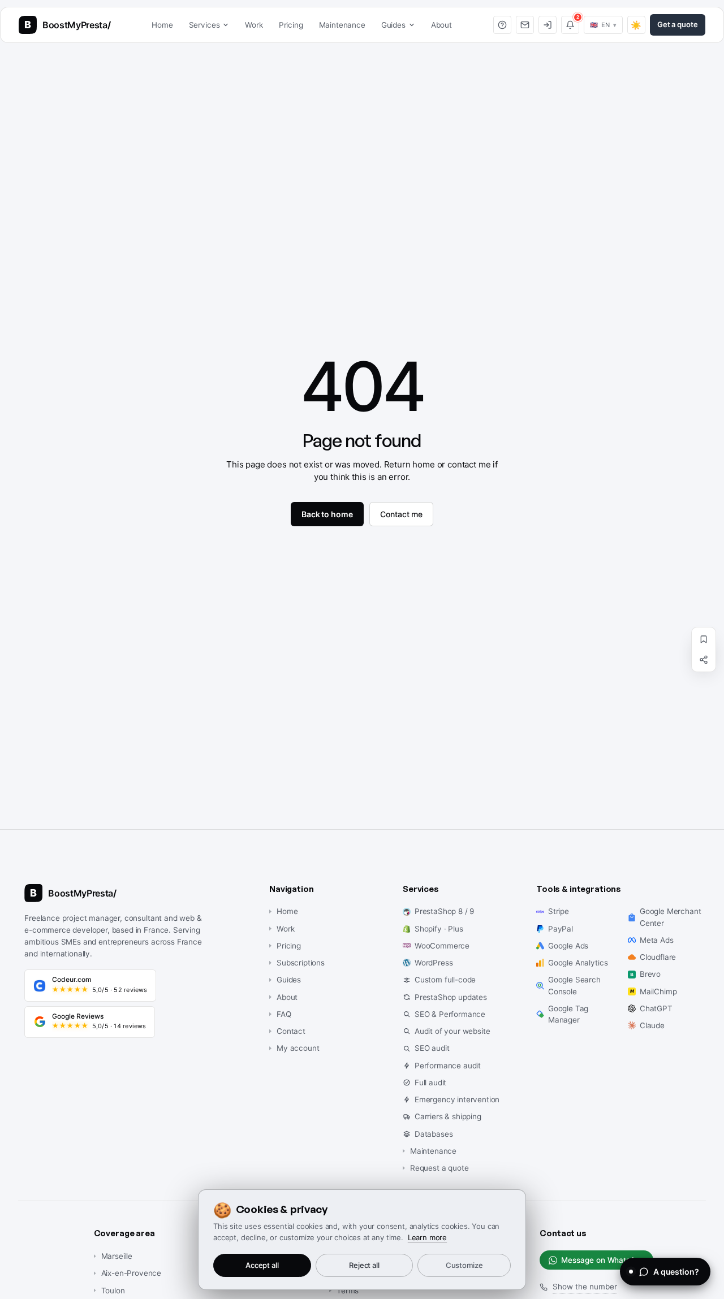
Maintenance (342, 24)
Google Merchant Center (670, 917)
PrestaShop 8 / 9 (444, 911)
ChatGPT (656, 1008)
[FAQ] (502, 25)
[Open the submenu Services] (227, 24)
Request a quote (439, 1167)
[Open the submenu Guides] (414, 24)
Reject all (364, 1265)
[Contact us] (525, 25)
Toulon (113, 1290)
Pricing (291, 24)
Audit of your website (452, 1031)
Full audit (430, 1082)
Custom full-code (445, 979)
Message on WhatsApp (602, 1260)
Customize (464, 1265)
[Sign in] (547, 25)
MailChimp (658, 991)
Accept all (262, 1265)
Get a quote (677, 24)
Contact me (401, 514)
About (441, 24)
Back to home (327, 514)
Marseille (117, 1256)
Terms (348, 1290)
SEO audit (432, 1048)
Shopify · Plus (439, 928)
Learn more (427, 1237)
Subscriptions (301, 962)
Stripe (558, 911)
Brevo (650, 973)
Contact (291, 1031)
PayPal (560, 928)
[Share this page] (704, 660)
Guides (393, 24)
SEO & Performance (450, 1014)
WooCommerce (442, 945)
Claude (652, 1025)
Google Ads (568, 945)
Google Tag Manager (568, 1014)
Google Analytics (577, 962)
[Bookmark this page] (704, 639)
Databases (434, 1133)
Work (253, 24)
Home (162, 24)
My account (298, 1048)
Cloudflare (658, 957)
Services (204, 24)
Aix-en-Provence (131, 1273)
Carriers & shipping (448, 1116)
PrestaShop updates (451, 997)
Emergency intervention (457, 1099)
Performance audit (448, 1065)
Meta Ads (657, 940)
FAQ (284, 1014)
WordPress (434, 962)
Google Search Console (574, 985)
